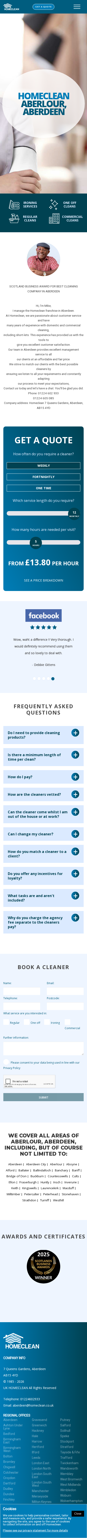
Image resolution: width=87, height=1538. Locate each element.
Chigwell (9, 1467)
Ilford (35, 1452)
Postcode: (53, 998)
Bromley (9, 1462)
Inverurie (70, 1182)
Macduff (68, 1188)
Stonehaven (70, 1194)
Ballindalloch (42, 1170)
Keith (14, 1188)
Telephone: (10, 998)
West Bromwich (71, 1479)
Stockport (67, 1441)
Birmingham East (12, 1440)
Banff (76, 1170)
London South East (42, 1475)
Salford (65, 1425)
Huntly (45, 1182)
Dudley (8, 1489)
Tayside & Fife (70, 1452)
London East (40, 1463)
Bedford (9, 1434)
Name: (7, 983)
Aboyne (71, 1164)
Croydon (9, 1478)
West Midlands (70, 1484)
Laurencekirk (50, 1188)
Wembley (66, 1474)
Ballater (24, 1170)
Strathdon (29, 1200)
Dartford (9, 1483)
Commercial (72, 1028)
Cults (75, 1176)
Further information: (16, 1038)
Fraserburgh (28, 1182)
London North (41, 1468)
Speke (64, 1436)
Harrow (37, 1441)
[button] (22, 643)
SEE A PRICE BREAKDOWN (43, 580)
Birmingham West (12, 1449)
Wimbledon (68, 1490)
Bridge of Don (16, 1176)
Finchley (9, 1499)
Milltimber (13, 1194)
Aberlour (56, 1164)
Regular (15, 1023)
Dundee (8, 1494)
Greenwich (39, 1425)
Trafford (66, 1457)
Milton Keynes (42, 1502)
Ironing (55, 1023)
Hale (35, 1436)
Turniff (44, 1200)
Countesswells (58, 1176)
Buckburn (37, 1176)
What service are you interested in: (25, 1013)
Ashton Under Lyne (13, 1426)
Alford (10, 1170)
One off (35, 1023)
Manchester (40, 1491)
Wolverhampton (71, 1501)
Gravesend (39, 1420)
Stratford (66, 1447)
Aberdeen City (36, 1164)
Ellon (12, 1182)
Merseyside (40, 1496)
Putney (65, 1420)
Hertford (38, 1447)
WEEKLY (43, 465)
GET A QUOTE (43, 7)
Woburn (65, 1495)
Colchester (11, 1472)
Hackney (38, 1430)
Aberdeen (15, 1164)
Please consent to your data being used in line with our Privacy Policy (41, 1065)
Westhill (58, 1200)
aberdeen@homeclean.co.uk (33, 1405)
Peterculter (31, 1194)
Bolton (7, 1456)
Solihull (65, 1430)
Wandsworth (69, 1468)
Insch (56, 1182)
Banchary (61, 1170)
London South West (42, 1484)
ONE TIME (43, 488)
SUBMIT (43, 1097)
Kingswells (29, 1188)
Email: (50, 983)
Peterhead (50, 1194)
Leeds (36, 1457)
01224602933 (30, 1399)
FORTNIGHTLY (43, 477)
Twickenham (69, 1463)
